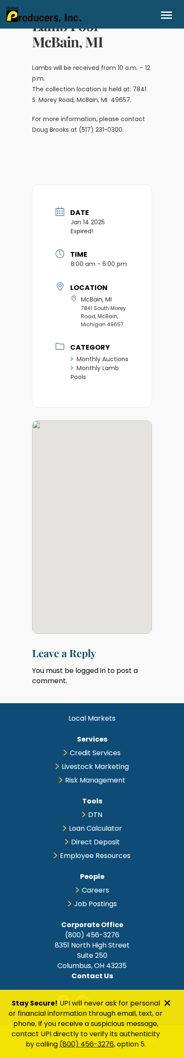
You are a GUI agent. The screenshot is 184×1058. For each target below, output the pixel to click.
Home (43, 14)
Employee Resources (95, 856)
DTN (95, 815)
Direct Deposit (95, 842)
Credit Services (95, 753)
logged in (90, 670)
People (92, 876)
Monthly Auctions (102, 359)
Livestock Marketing (95, 766)
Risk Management (95, 780)
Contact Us (92, 976)
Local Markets (92, 718)
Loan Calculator (95, 828)
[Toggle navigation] (166, 15)
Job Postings (95, 904)
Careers (95, 890)
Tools (92, 801)
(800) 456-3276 (86, 1044)
